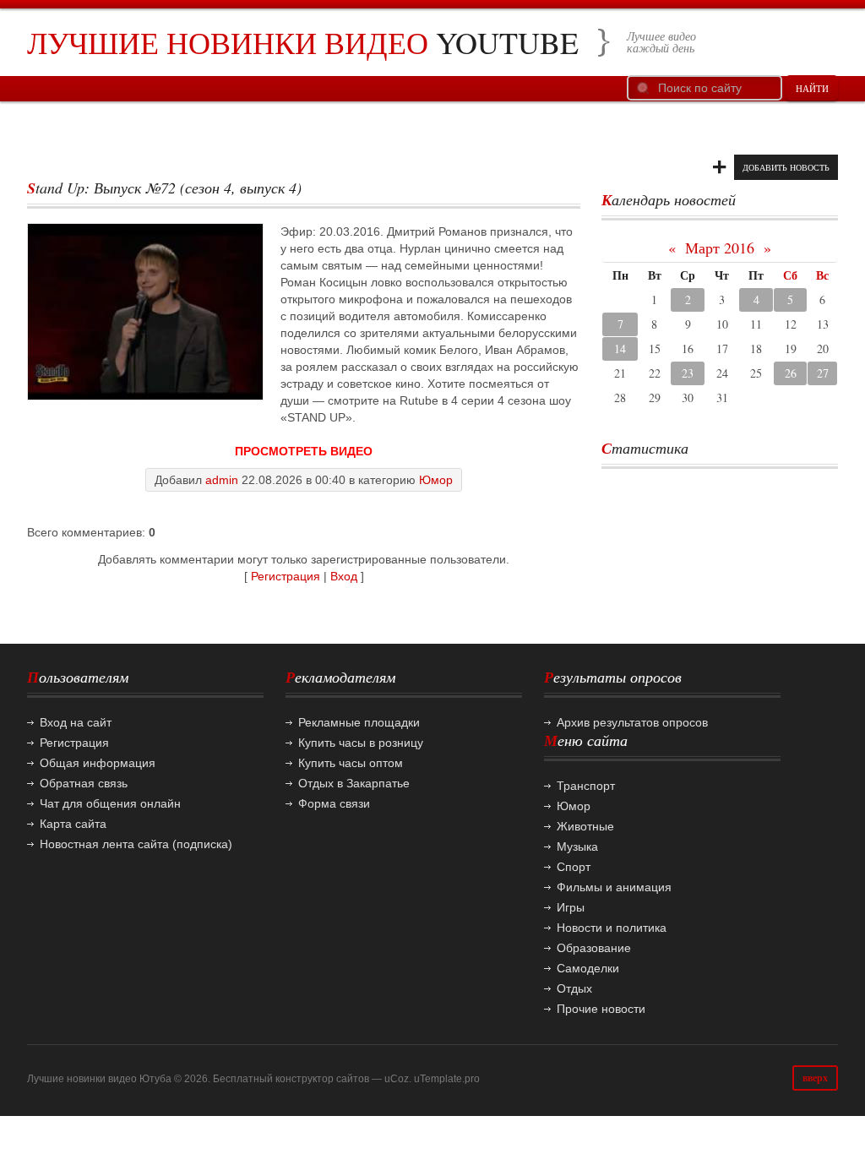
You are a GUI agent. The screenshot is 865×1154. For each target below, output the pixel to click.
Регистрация (285, 576)
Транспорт (586, 785)
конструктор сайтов (322, 1079)
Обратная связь (84, 783)
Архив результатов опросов (632, 722)
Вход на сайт (76, 722)
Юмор (436, 480)
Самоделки (588, 968)
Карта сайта (73, 823)
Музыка (577, 846)
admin (221, 480)
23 (688, 373)
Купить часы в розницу (360, 742)
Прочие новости (601, 1008)
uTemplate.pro (447, 1079)
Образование (594, 948)
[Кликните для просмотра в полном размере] (145, 311)
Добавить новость (786, 167)
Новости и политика (611, 927)
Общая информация (97, 763)
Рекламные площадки (359, 722)
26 (791, 373)
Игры (571, 907)
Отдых (574, 988)
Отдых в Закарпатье (354, 783)
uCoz (396, 1079)
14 (620, 348)
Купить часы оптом (350, 763)
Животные (585, 826)
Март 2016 (719, 247)
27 (823, 373)
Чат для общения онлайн (110, 803)
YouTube (303, 42)
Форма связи (334, 803)
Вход (343, 576)
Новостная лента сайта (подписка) (136, 844)
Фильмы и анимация (614, 887)
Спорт (573, 867)
